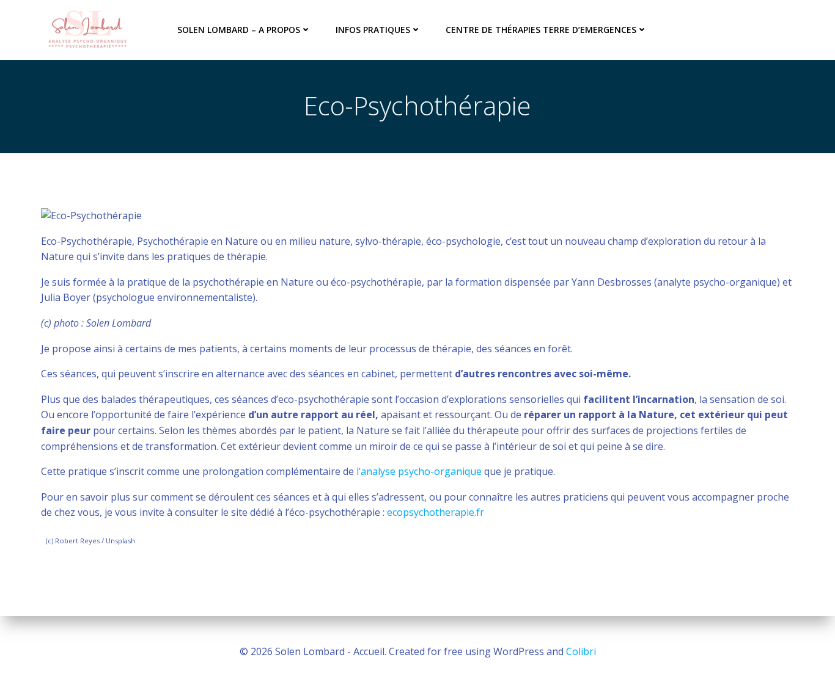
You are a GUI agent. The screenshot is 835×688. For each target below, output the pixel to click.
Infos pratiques (373, 29)
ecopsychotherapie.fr (435, 512)
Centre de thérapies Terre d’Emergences (541, 29)
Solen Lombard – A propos (238, 29)
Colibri (581, 651)
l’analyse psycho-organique (418, 471)
